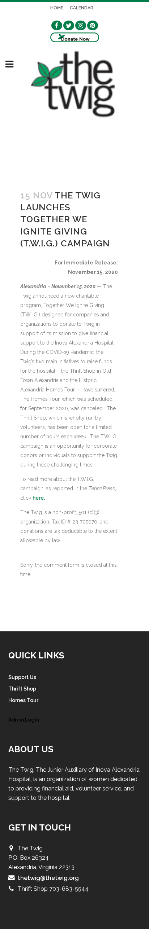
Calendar (81, 7)
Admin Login (23, 720)
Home (56, 7)
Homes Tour (23, 700)
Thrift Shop (22, 689)
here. (39, 498)
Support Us (22, 677)
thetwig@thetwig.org (48, 878)
